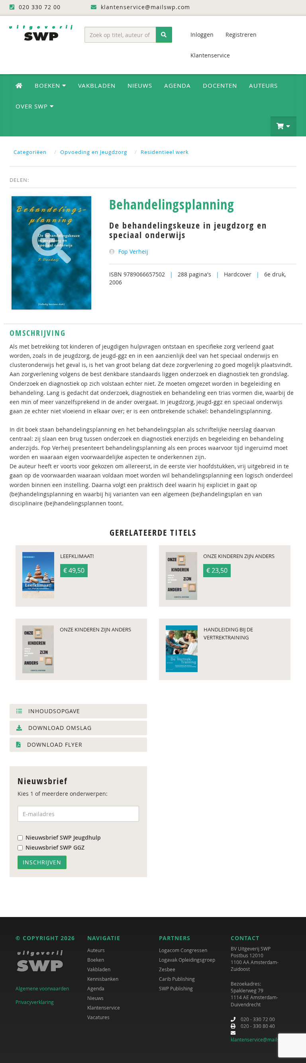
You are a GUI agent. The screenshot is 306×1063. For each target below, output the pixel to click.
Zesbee (167, 969)
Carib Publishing (177, 979)
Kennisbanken (102, 979)
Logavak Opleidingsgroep (187, 960)
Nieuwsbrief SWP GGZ (55, 847)
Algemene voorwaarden (42, 988)
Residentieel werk (165, 152)
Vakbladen (97, 85)
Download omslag (59, 728)
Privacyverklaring (35, 1002)
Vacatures (98, 1017)
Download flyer (53, 744)
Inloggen (202, 34)
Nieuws (140, 85)
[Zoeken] (164, 35)
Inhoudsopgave (53, 711)
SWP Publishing (176, 988)
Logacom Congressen (183, 950)
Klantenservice (210, 55)
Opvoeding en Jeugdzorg (93, 152)
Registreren (241, 34)
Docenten (220, 85)
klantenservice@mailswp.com (263, 1039)
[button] (283, 126)
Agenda (177, 85)
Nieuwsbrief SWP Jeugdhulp (63, 837)
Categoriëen (30, 152)
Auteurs (263, 85)
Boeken (95, 960)
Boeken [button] (48, 85)
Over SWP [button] (33, 106)
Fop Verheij (133, 251)
